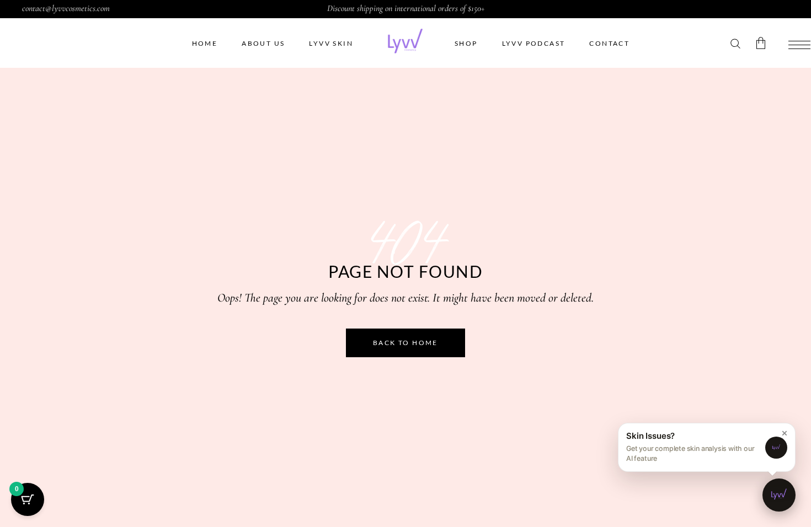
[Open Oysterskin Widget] (779, 495)
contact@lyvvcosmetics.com (66, 8)
